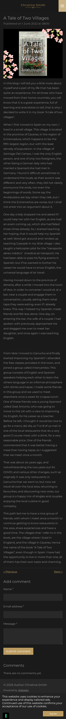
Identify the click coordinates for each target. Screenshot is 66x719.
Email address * (13, 606)
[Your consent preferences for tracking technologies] (6, 716)
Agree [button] (53, 713)
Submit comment (18, 651)
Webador (23, 690)
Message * (10, 623)
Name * (8, 589)
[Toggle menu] (62, 6)
